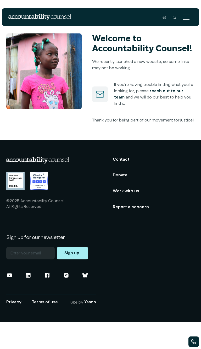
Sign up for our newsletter (35, 237)
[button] (186, 17)
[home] (39, 17)
